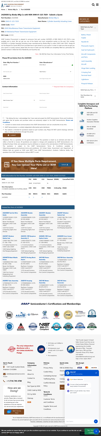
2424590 (27, 214)
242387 (62, 214)
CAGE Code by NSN (34, 390)
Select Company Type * (10, 98)
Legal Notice (64, 375)
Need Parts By (43, 69)
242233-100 (28, 237)
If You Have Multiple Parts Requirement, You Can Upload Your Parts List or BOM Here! (34, 164)
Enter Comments (44, 105)
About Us (30, 374)
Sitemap (31, 398)
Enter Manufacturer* (46, 62)
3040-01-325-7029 (12, 21)
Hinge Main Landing (88, 68)
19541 (12, 25)
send (96, 421)
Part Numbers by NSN (86, 96)
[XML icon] (29, 402)
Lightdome (85, 79)
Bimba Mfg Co (13, 9)
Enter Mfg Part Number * (11, 62)
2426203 (64, 236)
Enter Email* (7, 105)
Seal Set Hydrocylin (87, 50)
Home (3, 9)
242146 (44, 282)
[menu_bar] (98, 4)
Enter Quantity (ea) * (9, 69)
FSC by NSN (31, 394)
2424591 (45, 214)
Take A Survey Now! (17, 412)
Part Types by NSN (33, 386)
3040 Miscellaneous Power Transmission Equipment (22, 28)
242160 (44, 258)
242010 (26, 281)
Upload (64, 164)
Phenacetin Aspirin (87, 46)
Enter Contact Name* (9, 91)
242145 (61, 282)
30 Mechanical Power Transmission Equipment (20, 32)
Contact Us (31, 378)
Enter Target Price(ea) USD (48, 76)
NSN (4, 76)
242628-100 (45, 237)
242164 (65, 257)
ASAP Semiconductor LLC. (61, 426)
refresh (96, 373)
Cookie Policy (48, 372)
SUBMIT (13, 135)
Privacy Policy (48, 368)
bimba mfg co (54, 18)
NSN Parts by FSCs (87, 90)
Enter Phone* (43, 98)
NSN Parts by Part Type (87, 28)
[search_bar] (93, 4)
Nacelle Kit (84, 42)
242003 (10, 281)
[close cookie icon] (99, 431)
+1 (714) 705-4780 (14, 381)
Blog (28, 382)
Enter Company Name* (46, 91)
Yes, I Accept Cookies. (91, 431)
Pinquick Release (87, 83)
